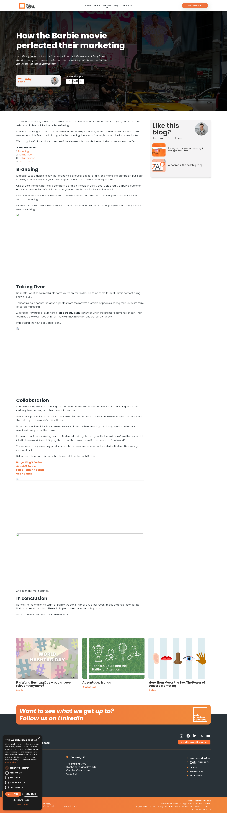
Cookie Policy (22, 805)
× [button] (39, 738)
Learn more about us (200, 758)
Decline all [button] (31, 794)
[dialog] (22, 772)
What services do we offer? (200, 763)
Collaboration (27, 158)
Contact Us (127, 5)
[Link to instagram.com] (181, 736)
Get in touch (195, 5)
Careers (193, 768)
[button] (22, 800)
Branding (23, 151)
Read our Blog (196, 772)
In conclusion (26, 161)
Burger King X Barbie (29, 462)
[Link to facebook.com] (188, 736)
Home (88, 5)
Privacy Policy (10, 762)
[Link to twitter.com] (201, 736)
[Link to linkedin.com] (195, 736)
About (97, 5)
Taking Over (26, 154)
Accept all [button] (13, 794)
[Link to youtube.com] (208, 736)
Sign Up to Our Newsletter (194, 742)
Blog (116, 5)
